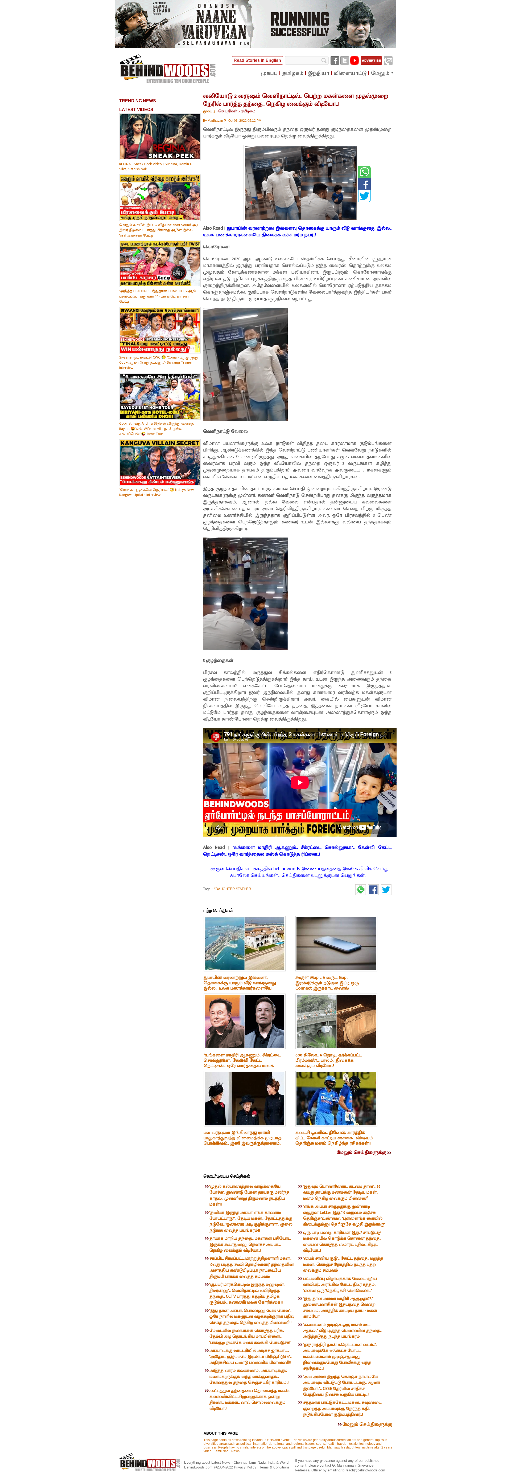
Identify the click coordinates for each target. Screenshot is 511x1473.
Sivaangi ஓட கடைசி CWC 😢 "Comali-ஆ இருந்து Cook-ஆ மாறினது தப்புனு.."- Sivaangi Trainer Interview (158, 362)
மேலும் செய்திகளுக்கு (361, 1153)
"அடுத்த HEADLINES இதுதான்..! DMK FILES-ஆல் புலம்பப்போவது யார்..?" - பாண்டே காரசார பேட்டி (157, 296)
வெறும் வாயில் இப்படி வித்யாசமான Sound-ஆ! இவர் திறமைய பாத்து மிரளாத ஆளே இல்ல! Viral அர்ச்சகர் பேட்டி (158, 230)
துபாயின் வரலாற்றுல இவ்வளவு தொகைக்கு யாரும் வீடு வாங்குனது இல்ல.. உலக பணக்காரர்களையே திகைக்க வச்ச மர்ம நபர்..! (297, 231)
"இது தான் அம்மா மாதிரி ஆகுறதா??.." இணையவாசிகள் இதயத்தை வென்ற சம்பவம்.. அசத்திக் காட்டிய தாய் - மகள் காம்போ (340, 1307)
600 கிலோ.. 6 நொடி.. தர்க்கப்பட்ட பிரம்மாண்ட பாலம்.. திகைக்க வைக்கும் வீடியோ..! (328, 1060)
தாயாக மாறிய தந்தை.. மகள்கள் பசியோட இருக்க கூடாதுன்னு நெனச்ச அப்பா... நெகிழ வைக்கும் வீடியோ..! (250, 1244)
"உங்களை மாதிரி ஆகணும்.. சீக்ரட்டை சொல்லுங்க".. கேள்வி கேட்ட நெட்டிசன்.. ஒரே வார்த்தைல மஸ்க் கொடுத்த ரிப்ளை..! (297, 851)
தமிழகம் (248, 111)
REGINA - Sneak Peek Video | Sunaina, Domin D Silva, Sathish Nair (155, 166)
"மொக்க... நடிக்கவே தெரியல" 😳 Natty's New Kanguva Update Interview (156, 492)
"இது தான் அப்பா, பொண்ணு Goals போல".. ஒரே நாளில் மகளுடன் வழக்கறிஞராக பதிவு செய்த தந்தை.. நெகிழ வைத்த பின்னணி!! (251, 1316)
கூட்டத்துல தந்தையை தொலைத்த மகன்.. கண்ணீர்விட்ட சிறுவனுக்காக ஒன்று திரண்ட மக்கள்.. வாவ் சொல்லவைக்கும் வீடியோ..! (249, 1399)
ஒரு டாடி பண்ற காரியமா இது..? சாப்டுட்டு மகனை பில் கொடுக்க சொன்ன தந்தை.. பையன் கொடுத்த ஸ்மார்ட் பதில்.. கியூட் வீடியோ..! (342, 1241)
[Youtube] (354, 60)
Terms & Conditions (274, 1467)
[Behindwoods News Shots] (168, 69)
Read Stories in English (257, 60)
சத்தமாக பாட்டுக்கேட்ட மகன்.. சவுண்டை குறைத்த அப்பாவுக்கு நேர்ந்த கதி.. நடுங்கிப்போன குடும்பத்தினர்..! (342, 1408)
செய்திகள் (227, 111)
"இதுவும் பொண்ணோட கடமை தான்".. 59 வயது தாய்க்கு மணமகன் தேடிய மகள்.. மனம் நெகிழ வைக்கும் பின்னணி (341, 1192)
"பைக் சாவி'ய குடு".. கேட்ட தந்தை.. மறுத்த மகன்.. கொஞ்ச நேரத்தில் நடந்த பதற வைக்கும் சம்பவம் (343, 1264)
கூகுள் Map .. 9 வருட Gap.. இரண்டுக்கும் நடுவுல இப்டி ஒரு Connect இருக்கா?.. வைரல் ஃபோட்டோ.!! (327, 985)
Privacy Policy (245, 1467)
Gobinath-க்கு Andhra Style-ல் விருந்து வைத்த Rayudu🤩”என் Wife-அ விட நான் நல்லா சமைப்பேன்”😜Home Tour (156, 428)
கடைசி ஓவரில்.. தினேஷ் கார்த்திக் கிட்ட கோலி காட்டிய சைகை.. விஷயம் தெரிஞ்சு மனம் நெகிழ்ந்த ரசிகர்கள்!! (334, 1138)
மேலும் (380, 73)
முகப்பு (209, 111)
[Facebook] (335, 60)
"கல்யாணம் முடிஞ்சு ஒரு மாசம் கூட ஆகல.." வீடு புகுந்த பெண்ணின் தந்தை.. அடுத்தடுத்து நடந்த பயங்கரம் (342, 1330)
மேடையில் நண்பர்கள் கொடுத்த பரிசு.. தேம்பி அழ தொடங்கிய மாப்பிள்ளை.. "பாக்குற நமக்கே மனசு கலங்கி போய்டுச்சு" (249, 1336)
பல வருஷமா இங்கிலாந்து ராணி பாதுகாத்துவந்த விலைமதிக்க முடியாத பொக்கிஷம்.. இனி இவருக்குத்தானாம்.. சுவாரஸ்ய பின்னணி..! (243, 1140)
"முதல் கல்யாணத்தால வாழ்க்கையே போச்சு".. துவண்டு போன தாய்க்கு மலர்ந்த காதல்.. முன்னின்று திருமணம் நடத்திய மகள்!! (249, 1195)
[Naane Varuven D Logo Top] (255, 47)
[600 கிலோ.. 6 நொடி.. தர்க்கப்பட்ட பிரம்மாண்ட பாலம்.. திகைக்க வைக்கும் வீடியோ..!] (336, 1048)
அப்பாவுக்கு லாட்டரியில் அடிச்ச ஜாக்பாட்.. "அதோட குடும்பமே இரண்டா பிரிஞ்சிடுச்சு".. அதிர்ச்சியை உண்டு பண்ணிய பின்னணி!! (250, 1356)
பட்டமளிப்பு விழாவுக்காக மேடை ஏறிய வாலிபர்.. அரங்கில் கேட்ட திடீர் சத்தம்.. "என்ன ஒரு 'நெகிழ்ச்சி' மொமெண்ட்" (340, 1284)
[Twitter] (344, 60)
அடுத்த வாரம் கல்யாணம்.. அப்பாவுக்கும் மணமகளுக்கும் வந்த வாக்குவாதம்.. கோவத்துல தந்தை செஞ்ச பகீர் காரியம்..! (249, 1376)
